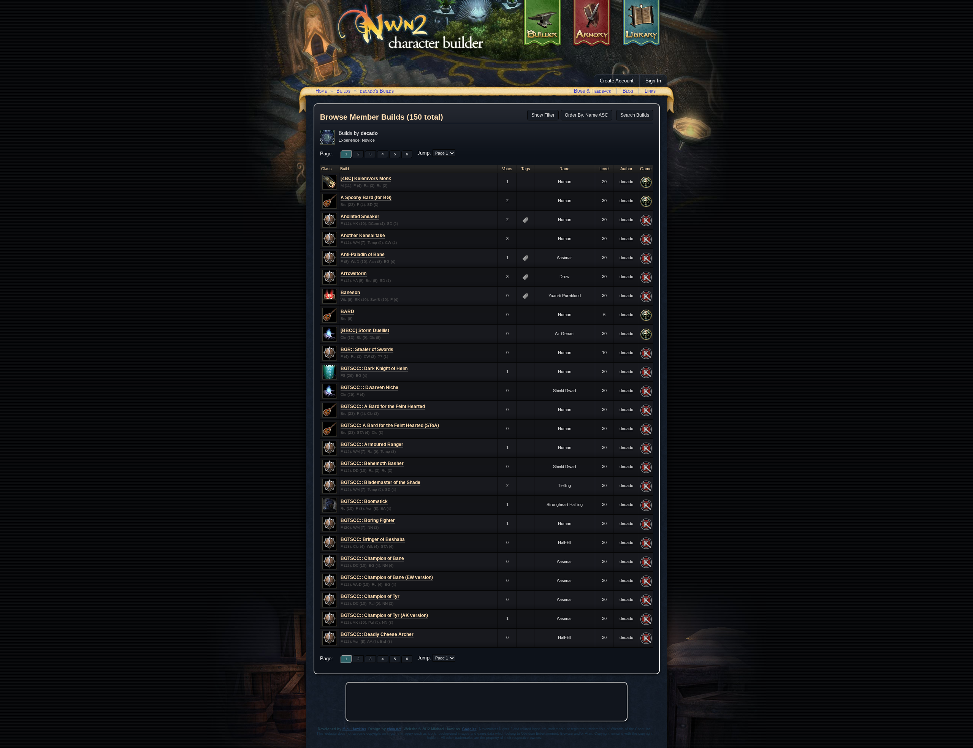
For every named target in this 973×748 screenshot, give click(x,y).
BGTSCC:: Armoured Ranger (372, 444)
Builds (343, 91)
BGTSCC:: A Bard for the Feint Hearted (383, 406)
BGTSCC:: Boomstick (364, 501)
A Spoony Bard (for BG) (366, 197)
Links (650, 91)
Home (321, 91)
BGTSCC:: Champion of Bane (372, 558)
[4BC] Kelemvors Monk (366, 178)
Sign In (653, 81)
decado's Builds (377, 91)
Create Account (617, 81)
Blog (628, 91)
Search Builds (634, 115)
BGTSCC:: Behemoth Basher (372, 463)
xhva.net (394, 729)
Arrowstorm (354, 273)
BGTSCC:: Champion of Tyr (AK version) (384, 615)
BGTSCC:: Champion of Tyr (370, 596)
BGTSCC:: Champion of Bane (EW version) (387, 577)
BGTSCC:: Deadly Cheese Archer (377, 634)
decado (626, 181)
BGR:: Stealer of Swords (367, 349)
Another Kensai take (363, 235)
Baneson (350, 292)
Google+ (469, 729)
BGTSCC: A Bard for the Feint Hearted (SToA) (390, 425)
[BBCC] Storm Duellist (365, 330)
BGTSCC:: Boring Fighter (368, 520)
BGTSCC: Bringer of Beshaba (373, 539)
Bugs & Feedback (592, 91)
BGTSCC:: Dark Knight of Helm (374, 368)
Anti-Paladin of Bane (363, 254)
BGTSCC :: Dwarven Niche (369, 387)
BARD (347, 311)
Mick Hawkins (354, 729)
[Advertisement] (486, 702)
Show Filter (543, 115)
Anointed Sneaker (360, 216)
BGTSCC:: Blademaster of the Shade (380, 482)
